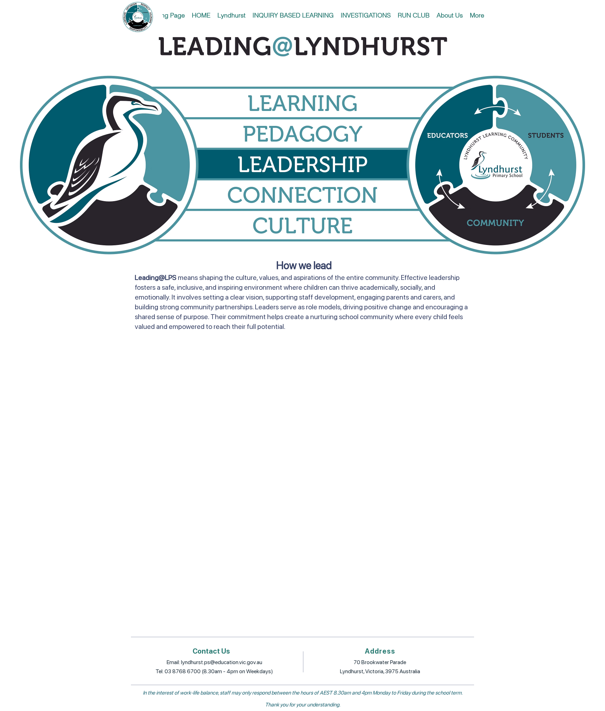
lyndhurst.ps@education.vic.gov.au (221, 662)
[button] (231, 15)
